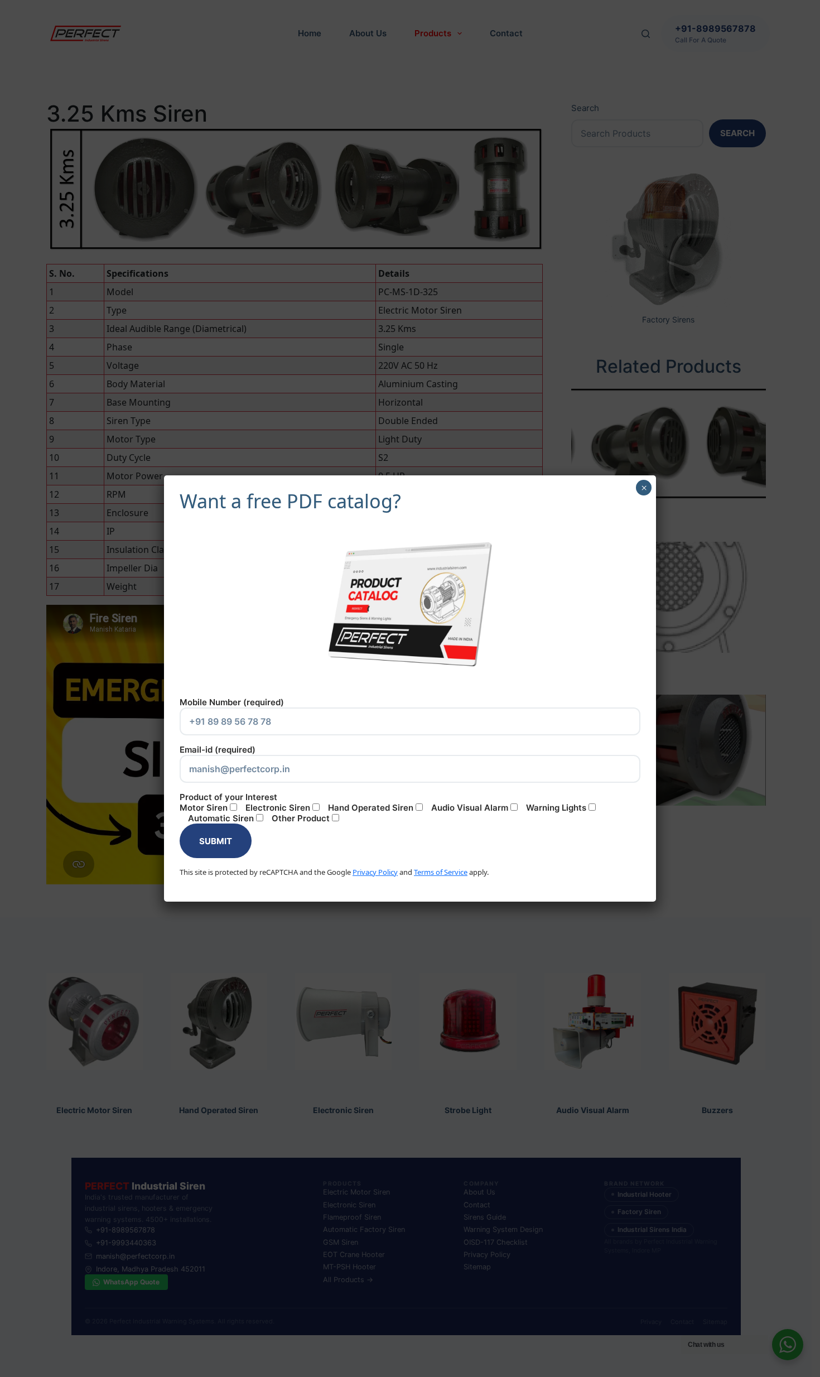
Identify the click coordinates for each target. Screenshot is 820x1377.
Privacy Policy (375, 872)
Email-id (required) (217, 749)
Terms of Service (440, 872)
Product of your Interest (383, 808)
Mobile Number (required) (232, 702)
